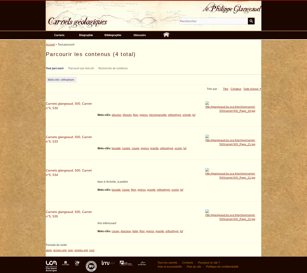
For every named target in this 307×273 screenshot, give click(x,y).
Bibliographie (113, 35)
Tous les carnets (167, 262)
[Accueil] (166, 35)
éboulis (127, 115)
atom (49, 250)
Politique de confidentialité (222, 266)
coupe (135, 148)
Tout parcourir (55, 68)
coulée (126, 148)
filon (135, 115)
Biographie (86, 35)
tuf (193, 115)
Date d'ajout (251, 89)
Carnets (59, 35)
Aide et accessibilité (170, 266)
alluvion (116, 115)
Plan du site (194, 266)
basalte (116, 148)
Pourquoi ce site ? (209, 262)
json (70, 250)
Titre (225, 89)
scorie (178, 148)
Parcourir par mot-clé (81, 68)
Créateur (236, 89)
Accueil (50, 44)
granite (154, 148)
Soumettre (251, 21)
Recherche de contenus (113, 68)
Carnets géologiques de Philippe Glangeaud (91, 19)
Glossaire (139, 35)
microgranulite (158, 115)
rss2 (91, 250)
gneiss (144, 115)
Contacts (187, 262)
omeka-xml (81, 250)
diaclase (126, 231)
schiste (186, 115)
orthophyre (174, 115)
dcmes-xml (60, 250)
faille (135, 231)
